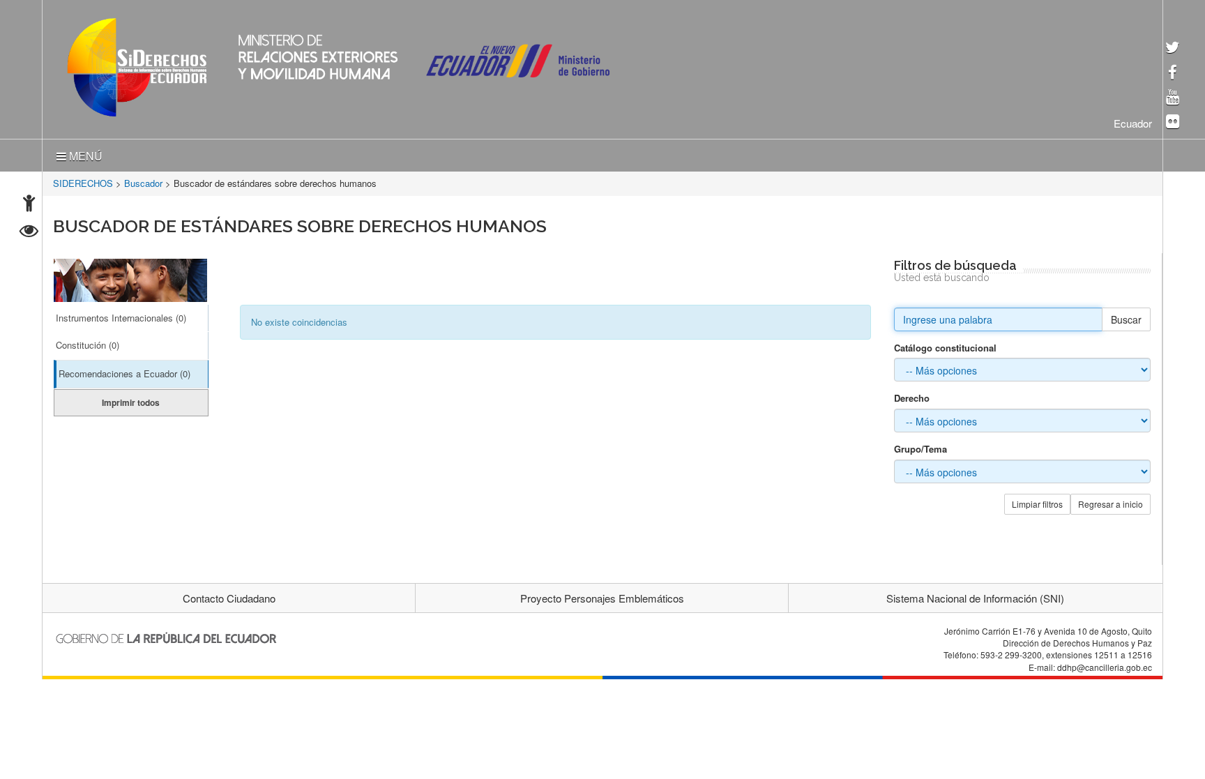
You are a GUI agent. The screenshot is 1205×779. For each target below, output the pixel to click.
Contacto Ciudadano (229, 595)
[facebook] (1172, 73)
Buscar (1126, 317)
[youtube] (1172, 98)
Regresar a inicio (1110, 501)
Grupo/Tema (920, 446)
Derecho (912, 395)
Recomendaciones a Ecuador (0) (124, 370)
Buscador (143, 180)
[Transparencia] (29, 232)
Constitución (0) (87, 342)
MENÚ (84, 153)
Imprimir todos (131, 399)
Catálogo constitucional (945, 345)
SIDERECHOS (83, 180)
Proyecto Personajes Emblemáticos (602, 595)
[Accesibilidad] (29, 204)
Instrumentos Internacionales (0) (121, 315)
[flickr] (1172, 122)
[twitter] (1172, 48)
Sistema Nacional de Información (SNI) (975, 595)
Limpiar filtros (1037, 501)
